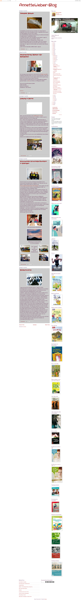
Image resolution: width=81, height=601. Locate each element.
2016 (53, 50)
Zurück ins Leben (55, 83)
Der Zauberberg (55, 86)
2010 (53, 104)
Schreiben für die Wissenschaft (57, 75)
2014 (53, 53)
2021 (53, 44)
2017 (53, 49)
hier (29, 80)
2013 (53, 54)
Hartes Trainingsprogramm (56, 82)
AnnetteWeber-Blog (38, 5)
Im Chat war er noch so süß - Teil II (24, 591)
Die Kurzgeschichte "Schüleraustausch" (24, 583)
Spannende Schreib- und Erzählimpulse (56, 78)
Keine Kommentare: (23, 155)
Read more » (22, 90)
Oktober (54, 58)
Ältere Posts (47, 324)
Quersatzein (54, 113)
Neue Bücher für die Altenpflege (57, 92)
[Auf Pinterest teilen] (31, 49)
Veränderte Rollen (21, 585)
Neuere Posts (21, 324)
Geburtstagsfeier (55, 79)
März (54, 97)
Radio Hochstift (44, 74)
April (54, 96)
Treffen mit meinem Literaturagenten (24, 593)
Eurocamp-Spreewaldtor (56, 110)
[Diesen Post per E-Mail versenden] (28, 49)
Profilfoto (54, 72)
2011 (53, 103)
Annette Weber (59, 12)
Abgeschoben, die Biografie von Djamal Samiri (25, 596)
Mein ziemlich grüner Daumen (23, 588)
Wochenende (55, 93)
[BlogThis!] (28, 49)
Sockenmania (25, 270)
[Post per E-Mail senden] (27, 155)
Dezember (54, 55)
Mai (53, 95)
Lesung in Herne (26, 99)
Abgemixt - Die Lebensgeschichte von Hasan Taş (25, 586)
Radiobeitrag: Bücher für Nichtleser (56, 66)
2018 (53, 48)
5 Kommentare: (23, 321)
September (54, 59)
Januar (54, 100)
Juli (53, 62)
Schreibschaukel (54, 107)
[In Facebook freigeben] (30, 49)
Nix (53, 76)
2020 (53, 45)
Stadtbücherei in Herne (38, 115)
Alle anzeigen (60, 114)
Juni (54, 63)
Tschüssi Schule (27, 13)
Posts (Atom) (24, 326)
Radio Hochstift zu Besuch (56, 87)
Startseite (34, 324)
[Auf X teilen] (29, 49)
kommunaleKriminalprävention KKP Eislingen (29, 185)
